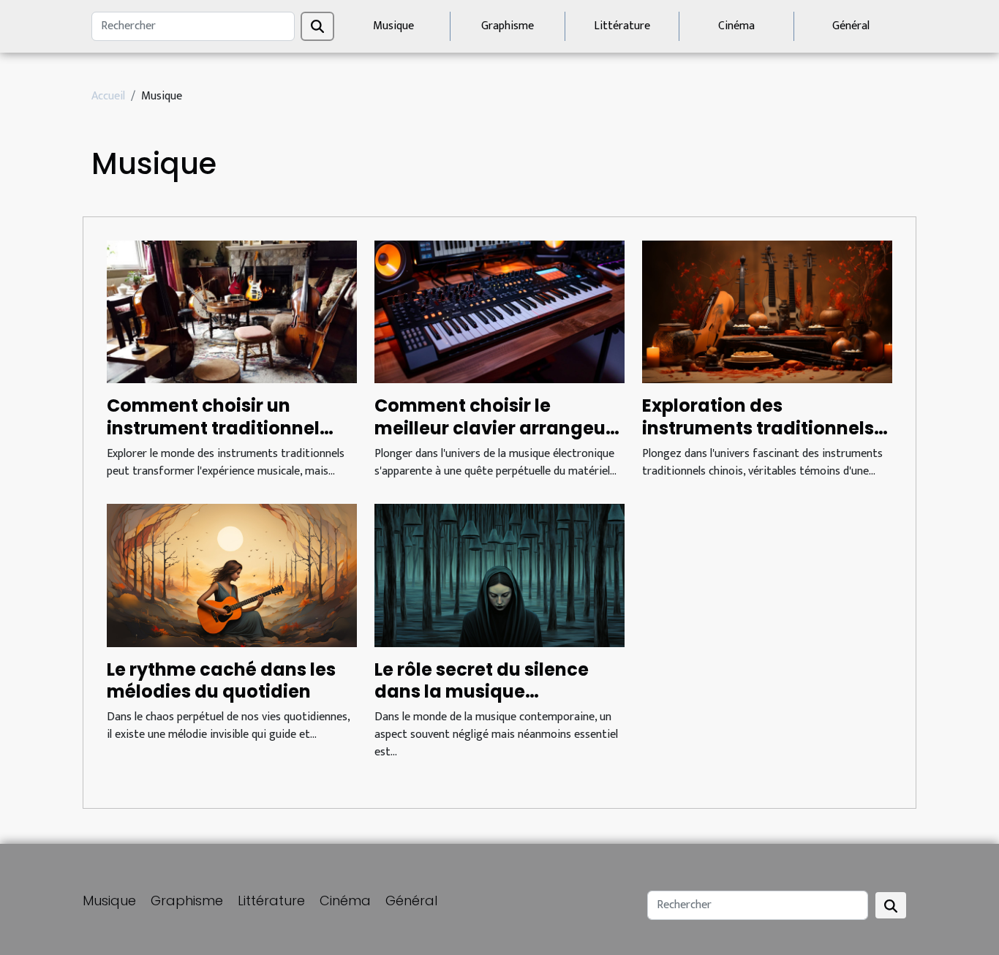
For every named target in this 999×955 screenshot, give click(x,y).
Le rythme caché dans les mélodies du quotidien (221, 680)
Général (851, 26)
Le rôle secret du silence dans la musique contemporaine (481, 691)
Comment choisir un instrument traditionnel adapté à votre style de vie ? (227, 438)
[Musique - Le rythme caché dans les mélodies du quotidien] (232, 575)
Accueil (108, 96)
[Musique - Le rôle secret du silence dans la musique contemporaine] (499, 575)
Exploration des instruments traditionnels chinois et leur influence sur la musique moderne (766, 438)
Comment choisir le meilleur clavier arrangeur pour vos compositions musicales (493, 438)
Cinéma (736, 26)
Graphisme (507, 26)
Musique (393, 26)
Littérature (622, 26)
